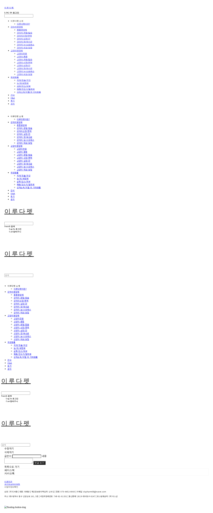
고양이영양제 (17, 50)
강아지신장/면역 (24, 35)
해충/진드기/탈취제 (26, 89)
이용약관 (8, 482)
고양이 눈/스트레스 (25, 71)
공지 (13, 103)
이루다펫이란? (23, 23)
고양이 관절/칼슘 (24, 59)
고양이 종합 (22, 56)
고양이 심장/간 (23, 65)
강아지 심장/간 (23, 38)
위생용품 (15, 77)
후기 (13, 100)
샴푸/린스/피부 (24, 86)
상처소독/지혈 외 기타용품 (29, 92)
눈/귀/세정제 (23, 83)
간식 (13, 95)
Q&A (13, 98)
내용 (44, 456)
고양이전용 (22, 53)
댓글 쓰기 (39, 463)
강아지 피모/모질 (24, 47)
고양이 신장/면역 (24, 62)
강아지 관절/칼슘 (24, 32)
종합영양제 (22, 29)
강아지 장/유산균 (24, 41)
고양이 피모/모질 (24, 74)
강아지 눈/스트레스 (25, 44)
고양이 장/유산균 (24, 68)
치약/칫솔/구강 (24, 80)
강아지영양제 (17, 26)
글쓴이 (8, 456)
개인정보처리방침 (12, 484)
